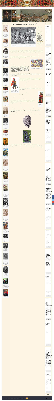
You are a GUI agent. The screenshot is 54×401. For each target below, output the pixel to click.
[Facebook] (46, 398)
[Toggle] (52, 205)
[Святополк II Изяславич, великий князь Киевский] (5, 236)
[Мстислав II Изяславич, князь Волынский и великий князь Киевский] (5, 29)
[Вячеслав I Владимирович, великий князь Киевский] (5, 70)
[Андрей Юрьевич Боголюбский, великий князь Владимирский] (5, 201)
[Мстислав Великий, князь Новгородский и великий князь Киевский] (5, 245)
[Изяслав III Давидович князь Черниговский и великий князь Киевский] (5, 257)
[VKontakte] (53, 204)
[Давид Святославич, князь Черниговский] (5, 132)
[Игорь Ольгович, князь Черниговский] (5, 62)
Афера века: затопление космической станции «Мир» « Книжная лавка (48, 253)
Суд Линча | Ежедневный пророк (48, 166)
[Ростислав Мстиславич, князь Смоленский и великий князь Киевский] (5, 213)
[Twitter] (47, 398)
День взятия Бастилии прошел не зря (48, 376)
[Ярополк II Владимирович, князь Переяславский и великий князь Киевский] (5, 188)
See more (47, 112)
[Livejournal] (53, 198)
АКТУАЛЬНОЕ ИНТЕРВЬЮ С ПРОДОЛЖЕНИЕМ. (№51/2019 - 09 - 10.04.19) (48, 101)
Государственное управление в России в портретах (14, 398)
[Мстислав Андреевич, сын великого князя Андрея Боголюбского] (5, 176)
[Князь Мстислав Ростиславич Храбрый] (5, 111)
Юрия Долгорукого (40, 41)
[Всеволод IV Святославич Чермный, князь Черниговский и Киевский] (5, 40)
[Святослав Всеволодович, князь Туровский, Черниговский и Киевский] (5, 163)
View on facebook (48, 69)
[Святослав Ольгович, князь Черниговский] (5, 152)
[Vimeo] (48, 398)
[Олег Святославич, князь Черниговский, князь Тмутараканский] (5, 269)
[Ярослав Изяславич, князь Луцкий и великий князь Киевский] (5, 99)
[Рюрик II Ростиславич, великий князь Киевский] (5, 51)
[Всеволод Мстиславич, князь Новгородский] (5, 141)
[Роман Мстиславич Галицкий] (5, 292)
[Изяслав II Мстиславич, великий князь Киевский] (5, 80)
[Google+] (53, 202)
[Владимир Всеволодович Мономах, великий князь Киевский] (5, 281)
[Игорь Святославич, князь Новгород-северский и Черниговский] (5, 89)
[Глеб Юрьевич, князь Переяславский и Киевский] (5, 226)
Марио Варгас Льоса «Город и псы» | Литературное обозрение (48, 75)
